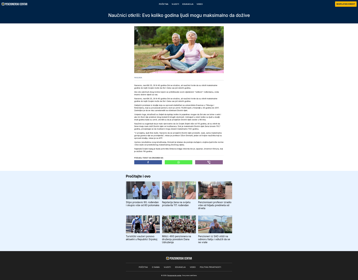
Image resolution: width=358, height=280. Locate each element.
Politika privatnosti (210, 267)
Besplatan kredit (345, 4)
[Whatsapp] (178, 162)
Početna (163, 4)
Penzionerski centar (174, 275)
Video (200, 4)
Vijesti (175, 4)
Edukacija (187, 4)
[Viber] (209, 162)
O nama (156, 267)
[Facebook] (148, 162)
